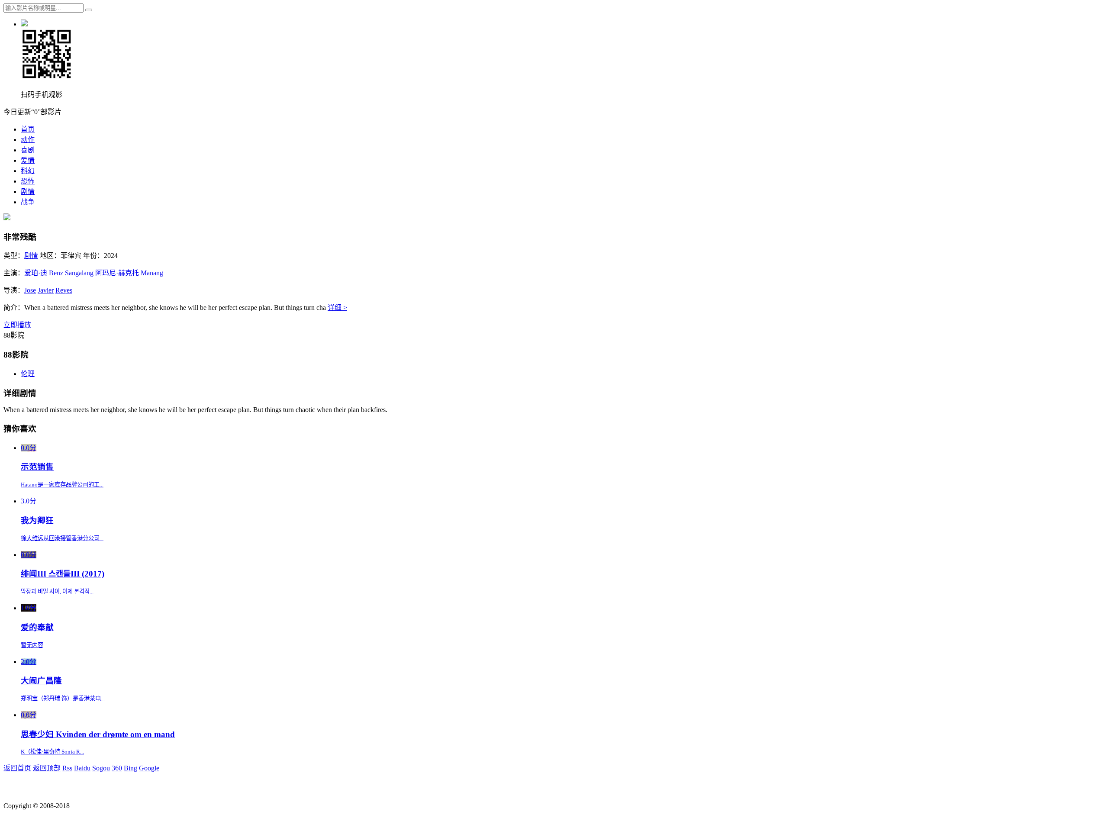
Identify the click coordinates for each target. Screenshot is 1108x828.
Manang (152, 273)
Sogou (101, 768)
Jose (30, 290)
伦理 (28, 373)
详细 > (337, 307)
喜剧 (28, 150)
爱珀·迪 (35, 273)
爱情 (28, 160)
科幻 (28, 170)
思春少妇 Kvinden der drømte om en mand (98, 734)
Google (149, 768)
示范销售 (37, 466)
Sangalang (79, 273)
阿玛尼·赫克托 (117, 273)
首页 (28, 129)
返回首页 (17, 768)
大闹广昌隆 (41, 680)
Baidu (82, 768)
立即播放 (17, 325)
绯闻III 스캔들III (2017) (62, 573)
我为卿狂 (37, 520)
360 (117, 768)
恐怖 (28, 181)
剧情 (28, 191)
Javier (46, 290)
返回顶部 (47, 768)
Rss (67, 768)
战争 (28, 202)
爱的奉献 (37, 627)
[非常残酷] (6, 218)
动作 (28, 139)
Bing (130, 768)
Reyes (63, 290)
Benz (56, 273)
